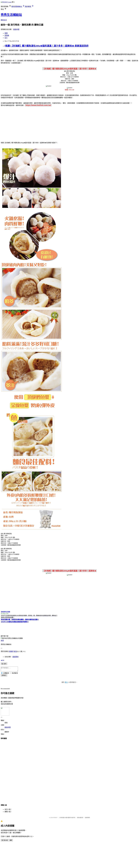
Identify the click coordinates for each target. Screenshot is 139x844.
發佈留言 (4, 675)
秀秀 (2, 640)
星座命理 (16, 29)
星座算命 (15, 657)
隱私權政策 (80, 817)
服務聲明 (87, 817)
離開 (11, 840)
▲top (2, 660)
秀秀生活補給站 (11, 14)
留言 (15, 651)
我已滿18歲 (5, 840)
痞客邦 (11, 651)
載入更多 (4, 663)
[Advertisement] (69, 123)
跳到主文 (4, 20)
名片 (6, 38)
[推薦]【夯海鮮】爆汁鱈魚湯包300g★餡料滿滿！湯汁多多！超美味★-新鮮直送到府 (47, 46)
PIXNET (55, 817)
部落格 (7, 35)
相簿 (6, 33)
